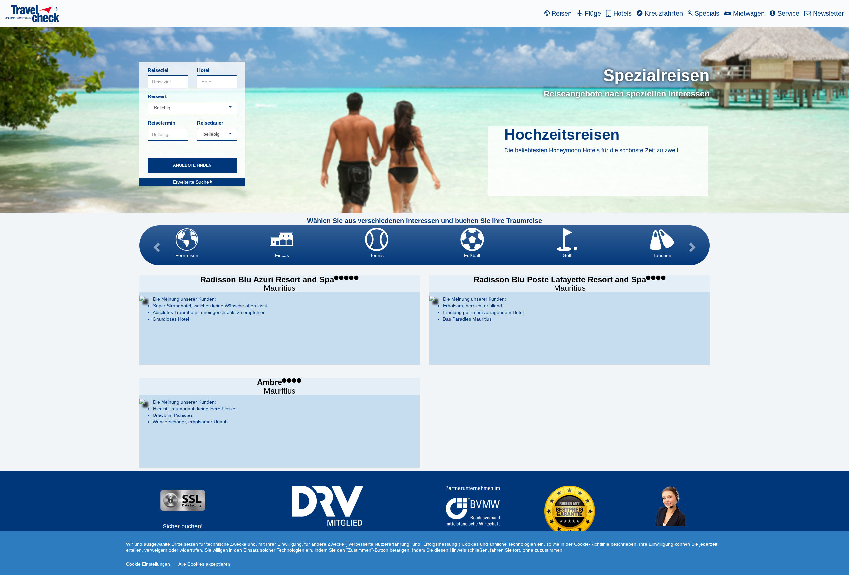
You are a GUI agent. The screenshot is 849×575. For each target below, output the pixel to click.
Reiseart (157, 96)
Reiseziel (158, 70)
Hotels (621, 13)
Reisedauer (210, 123)
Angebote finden (192, 165)
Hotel (203, 70)
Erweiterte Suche (191, 182)
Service (787, 13)
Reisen (561, 13)
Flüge (592, 13)
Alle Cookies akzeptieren (204, 564)
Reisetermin (161, 123)
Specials (706, 13)
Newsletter (827, 13)
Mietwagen (748, 13)
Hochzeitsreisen (561, 134)
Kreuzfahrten (663, 13)
